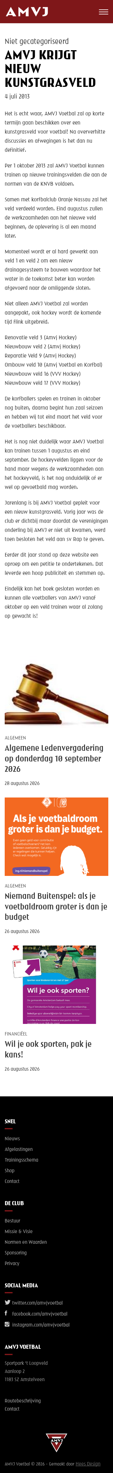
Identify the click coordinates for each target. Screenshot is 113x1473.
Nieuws (12, 1139)
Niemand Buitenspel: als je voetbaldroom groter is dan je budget (56, 907)
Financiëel (16, 1034)
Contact (12, 1181)
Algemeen (15, 738)
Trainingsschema (21, 1160)
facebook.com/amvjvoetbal (39, 1314)
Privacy (12, 1263)
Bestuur (12, 1221)
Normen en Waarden (26, 1242)
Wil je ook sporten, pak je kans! (48, 1050)
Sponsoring (16, 1253)
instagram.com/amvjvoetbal (40, 1325)
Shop (9, 1171)
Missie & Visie (19, 1231)
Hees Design (88, 1464)
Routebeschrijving (23, 1401)
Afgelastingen (19, 1149)
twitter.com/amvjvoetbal (37, 1303)
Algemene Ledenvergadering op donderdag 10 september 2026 (54, 759)
